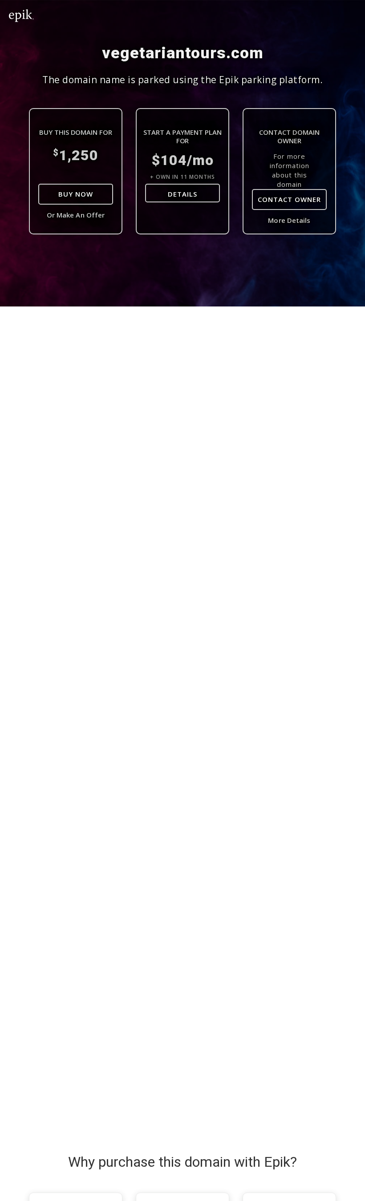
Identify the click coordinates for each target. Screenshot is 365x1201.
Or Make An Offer (76, 215)
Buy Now (75, 193)
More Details (289, 220)
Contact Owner (289, 199)
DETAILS (182, 193)
